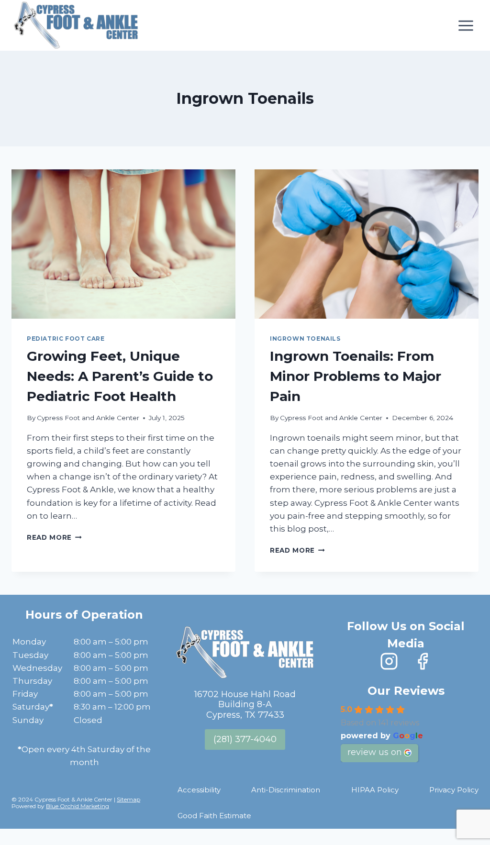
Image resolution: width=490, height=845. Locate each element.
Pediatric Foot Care (65, 338)
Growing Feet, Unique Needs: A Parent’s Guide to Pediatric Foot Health (120, 376)
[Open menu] (466, 25)
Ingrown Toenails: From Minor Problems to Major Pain (355, 376)
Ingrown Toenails (305, 338)
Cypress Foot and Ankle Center (88, 418)
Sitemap (128, 799)
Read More (54, 537)
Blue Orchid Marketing (77, 806)
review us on (374, 752)
